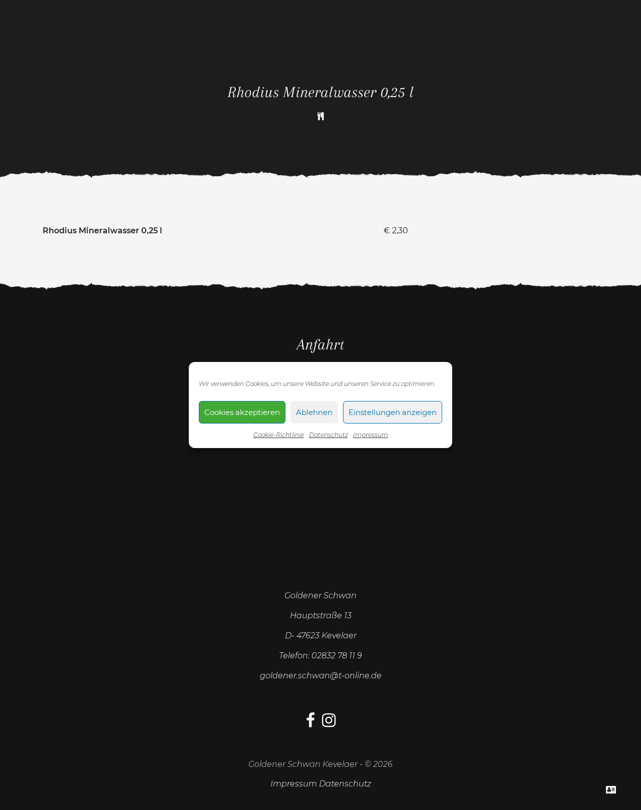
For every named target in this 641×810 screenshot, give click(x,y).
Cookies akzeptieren (242, 412)
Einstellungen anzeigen (393, 412)
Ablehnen (314, 412)
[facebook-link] (310, 723)
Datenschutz (328, 435)
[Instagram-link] (328, 723)
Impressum (370, 435)
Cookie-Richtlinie (278, 435)
